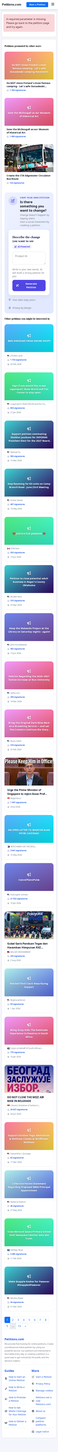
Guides (9, 1371)
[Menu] (52, 4)
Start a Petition (37, 4)
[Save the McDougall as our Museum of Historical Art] (29, 119)
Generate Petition (31, 285)
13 (19, 1326)
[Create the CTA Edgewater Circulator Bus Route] (29, 165)
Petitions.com (11, 4)
